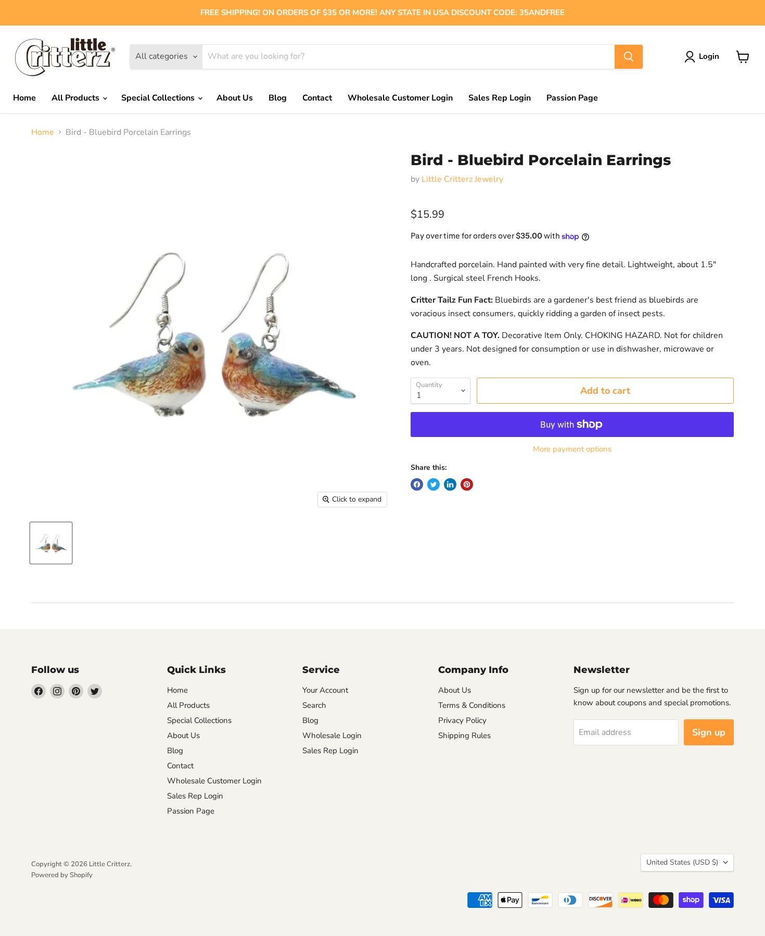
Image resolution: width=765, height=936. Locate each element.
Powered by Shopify (62, 875)
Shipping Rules (464, 735)
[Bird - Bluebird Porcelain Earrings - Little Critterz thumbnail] (51, 543)
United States (682, 862)
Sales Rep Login (499, 98)
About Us (234, 98)
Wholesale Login (332, 735)
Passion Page (572, 98)
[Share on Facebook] (417, 484)
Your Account (325, 690)
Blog (278, 98)
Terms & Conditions (471, 705)
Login (709, 56)
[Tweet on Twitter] (433, 484)
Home (24, 98)
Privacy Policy (462, 720)
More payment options (572, 449)
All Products (76, 98)
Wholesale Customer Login (400, 98)
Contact (317, 98)
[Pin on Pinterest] (467, 484)
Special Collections (159, 98)
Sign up (708, 732)
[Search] (629, 57)
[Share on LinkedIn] (450, 484)
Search (314, 705)
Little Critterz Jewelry (462, 179)
